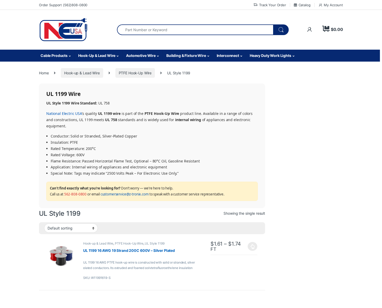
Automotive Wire (141, 55)
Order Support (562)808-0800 (63, 5)
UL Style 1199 (154, 243)
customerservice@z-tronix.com (125, 194)
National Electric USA (64, 113)
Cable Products (54, 55)
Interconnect (228, 55)
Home (44, 73)
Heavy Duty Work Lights (270, 55)
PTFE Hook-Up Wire (135, 73)
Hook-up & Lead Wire (82, 73)
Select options (251, 246)
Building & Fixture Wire (186, 55)
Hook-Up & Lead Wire (96, 55)
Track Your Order (272, 5)
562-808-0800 (75, 194)
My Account (333, 5)
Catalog (305, 5)
